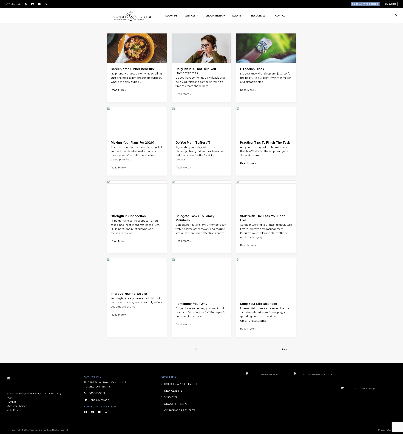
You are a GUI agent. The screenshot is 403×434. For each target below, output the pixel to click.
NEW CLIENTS (390, 4)
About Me (171, 15)
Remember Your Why (191, 304)
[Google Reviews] (45, 4)
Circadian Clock (252, 69)
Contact (281, 15)
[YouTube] (39, 4)
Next (287, 349)
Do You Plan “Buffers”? (193, 142)
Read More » (119, 89)
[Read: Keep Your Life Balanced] (266, 277)
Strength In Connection (128, 216)
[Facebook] (26, 4)
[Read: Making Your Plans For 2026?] (137, 121)
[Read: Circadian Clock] (266, 48)
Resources (258, 15)
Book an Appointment (180, 384)
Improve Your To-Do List (129, 294)
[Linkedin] (32, 4)
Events (236, 15)
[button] (365, 4)
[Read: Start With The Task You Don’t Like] (266, 195)
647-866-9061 (13, 3)
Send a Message (99, 399)
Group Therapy (215, 15)
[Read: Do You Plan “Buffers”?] (201, 121)
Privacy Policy (384, 430)
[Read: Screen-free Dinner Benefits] (137, 48)
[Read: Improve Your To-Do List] (137, 272)
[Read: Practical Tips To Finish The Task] (266, 121)
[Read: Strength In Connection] (137, 195)
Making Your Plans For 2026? (133, 142)
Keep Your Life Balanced (258, 304)
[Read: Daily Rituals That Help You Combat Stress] (201, 48)
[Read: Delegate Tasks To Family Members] (201, 195)
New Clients (173, 390)
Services (190, 15)
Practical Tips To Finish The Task (265, 142)
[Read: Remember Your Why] (201, 277)
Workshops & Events (180, 410)
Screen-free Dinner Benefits (132, 69)
